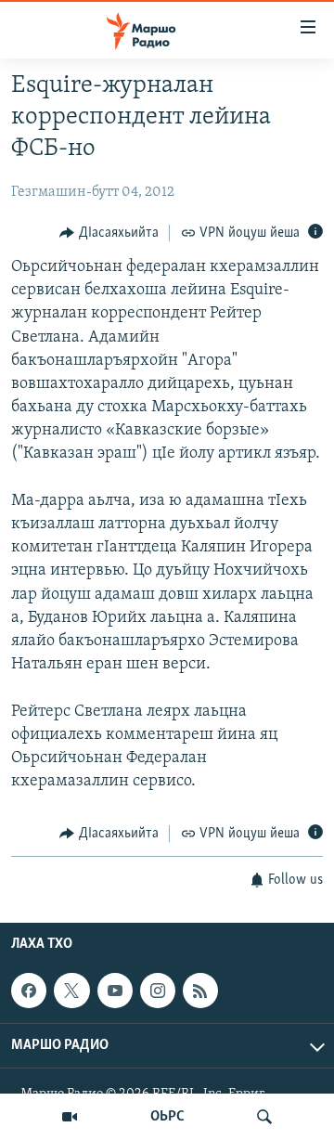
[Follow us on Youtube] (115, 990)
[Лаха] (264, 1117)
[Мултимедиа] (69, 1117)
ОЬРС (167, 1116)
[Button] (109, 233)
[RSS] (200, 990)
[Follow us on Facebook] (28, 990)
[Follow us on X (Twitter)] (71, 990)
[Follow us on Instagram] (157, 990)
